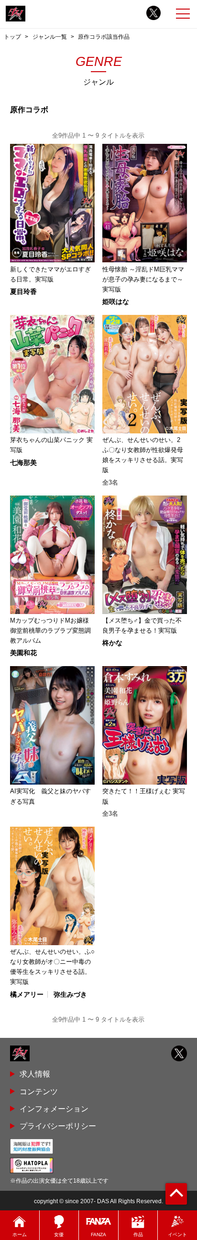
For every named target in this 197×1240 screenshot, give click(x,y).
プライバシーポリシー (58, 1125)
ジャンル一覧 (50, 36)
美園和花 (23, 652)
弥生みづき (70, 994)
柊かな (112, 642)
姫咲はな (115, 301)
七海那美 (23, 462)
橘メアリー (27, 994)
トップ (12, 36)
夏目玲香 (23, 291)
